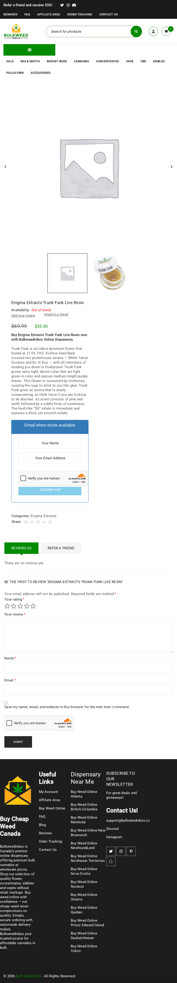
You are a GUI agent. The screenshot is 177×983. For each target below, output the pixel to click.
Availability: (20, 310)
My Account (48, 792)
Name (10, 658)
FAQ (27, 14)
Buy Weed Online (52, 808)
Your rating (14, 599)
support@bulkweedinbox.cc (128, 820)
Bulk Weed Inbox (29, 976)
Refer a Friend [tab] (61, 548)
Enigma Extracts (44, 516)
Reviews (45, 833)
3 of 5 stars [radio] (20, 606)
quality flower (11, 879)
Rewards (10, 14)
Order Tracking (79, 14)
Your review (14, 614)
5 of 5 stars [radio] (33, 606)
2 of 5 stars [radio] (13, 606)
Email (10, 680)
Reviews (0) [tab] (21, 548)
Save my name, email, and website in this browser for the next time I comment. (67, 707)
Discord (112, 829)
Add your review (23, 315)
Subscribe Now (50, 489)
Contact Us (108, 14)
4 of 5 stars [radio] (27, 606)
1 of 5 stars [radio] (7, 606)
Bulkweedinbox (12, 934)
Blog (42, 825)
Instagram (114, 837)
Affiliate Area (48, 14)
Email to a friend (56, 314)
